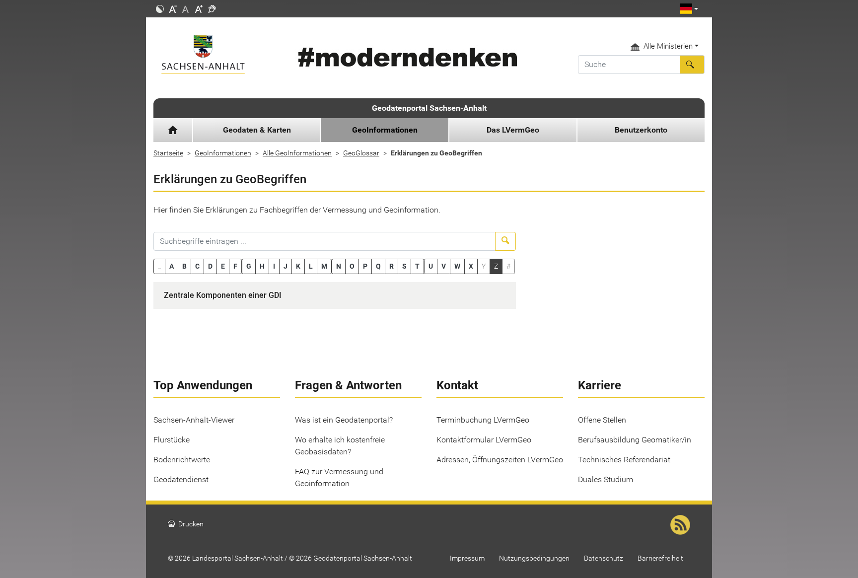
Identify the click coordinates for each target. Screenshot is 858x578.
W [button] (457, 266)
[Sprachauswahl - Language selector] (689, 8)
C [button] (197, 266)
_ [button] (159, 266)
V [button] (443, 266)
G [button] (248, 266)
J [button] (285, 266)
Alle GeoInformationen (297, 153)
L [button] (311, 266)
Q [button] (378, 266)
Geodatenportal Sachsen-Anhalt (429, 108)
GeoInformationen (223, 153)
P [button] (365, 266)
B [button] (184, 266)
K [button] (298, 266)
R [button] (391, 266)
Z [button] (496, 266)
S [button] (404, 266)
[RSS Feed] (680, 524)
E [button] (223, 266)
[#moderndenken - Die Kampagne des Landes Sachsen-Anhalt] (406, 57)
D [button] (210, 266)
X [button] (471, 266)
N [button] (338, 266)
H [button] (262, 266)
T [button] (417, 266)
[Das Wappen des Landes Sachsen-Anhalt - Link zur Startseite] (216, 54)
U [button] (431, 266)
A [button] (171, 266)
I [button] (274, 266)
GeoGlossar (361, 153)
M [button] (324, 266)
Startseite (168, 153)
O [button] (352, 266)
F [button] (235, 266)
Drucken (186, 524)
